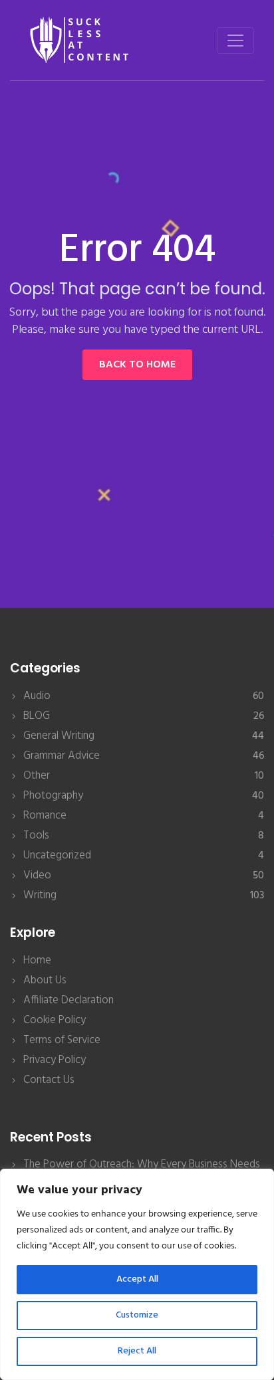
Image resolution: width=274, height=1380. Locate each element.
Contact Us (48, 1080)
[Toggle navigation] (235, 40)
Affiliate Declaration (68, 1000)
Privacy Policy (54, 1060)
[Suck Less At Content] (80, 40)
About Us (45, 980)
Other (36, 776)
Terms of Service (61, 1040)
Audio (37, 696)
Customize (137, 1315)
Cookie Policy (54, 1020)
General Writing (58, 736)
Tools (36, 835)
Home (37, 960)
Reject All (137, 1351)
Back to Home (137, 364)
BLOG (36, 716)
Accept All (137, 1279)
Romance (45, 816)
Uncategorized (57, 855)
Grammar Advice (61, 756)
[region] (137, 1274)
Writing (40, 895)
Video (37, 875)
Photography (53, 796)
